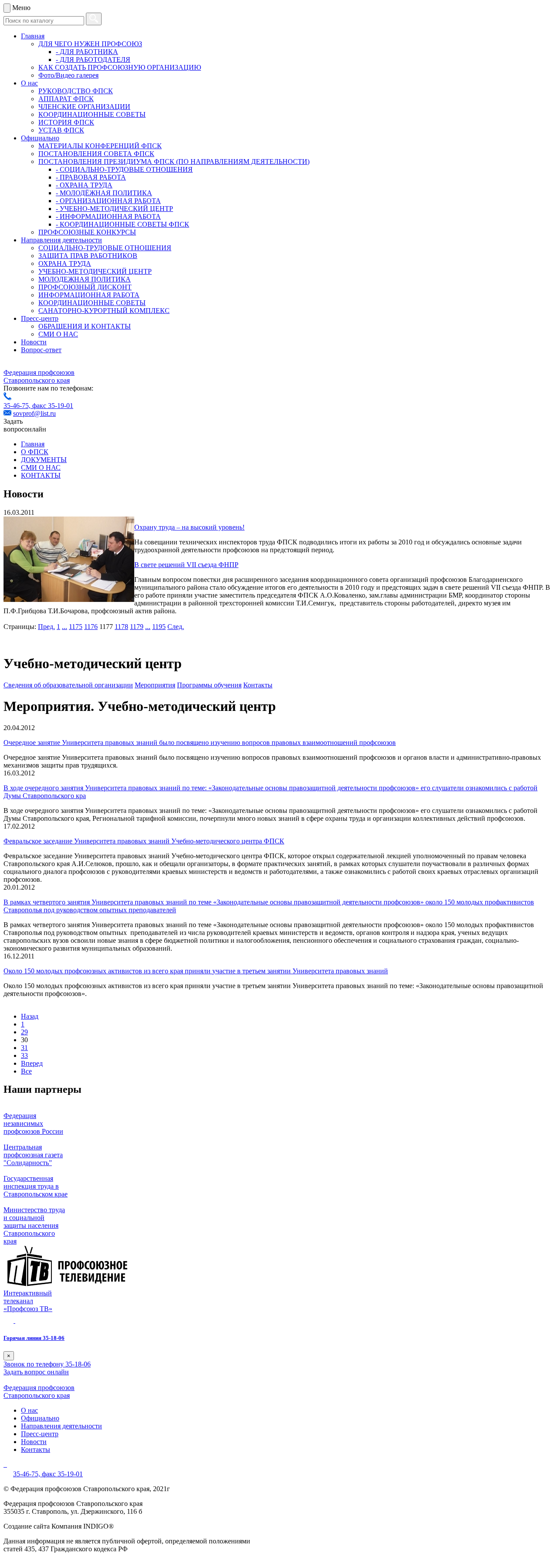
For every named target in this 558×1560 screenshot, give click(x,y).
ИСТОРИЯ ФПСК (66, 122)
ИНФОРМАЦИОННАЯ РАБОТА (89, 295)
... (64, 626)
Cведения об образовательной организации (68, 685)
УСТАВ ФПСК (61, 130)
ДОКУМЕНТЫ (44, 459)
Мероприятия (155, 685)
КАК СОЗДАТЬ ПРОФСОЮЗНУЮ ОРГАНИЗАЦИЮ (119, 67)
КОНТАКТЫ (41, 475)
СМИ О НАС (58, 334)
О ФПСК (34, 451)
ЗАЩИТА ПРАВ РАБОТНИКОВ (87, 255)
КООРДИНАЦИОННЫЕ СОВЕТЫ (92, 114)
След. (175, 626)
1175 (75, 626)
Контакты (257, 685)
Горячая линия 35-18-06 (34, 1338)
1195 (159, 626)
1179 (136, 626)
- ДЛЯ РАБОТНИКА (87, 51)
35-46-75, (17, 405)
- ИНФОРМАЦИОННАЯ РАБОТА (108, 216)
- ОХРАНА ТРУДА (84, 185)
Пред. (46, 626)
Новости (34, 342)
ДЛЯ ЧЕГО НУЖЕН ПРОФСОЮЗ (90, 44)
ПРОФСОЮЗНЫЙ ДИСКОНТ (85, 287)
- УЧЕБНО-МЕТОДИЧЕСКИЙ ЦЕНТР (114, 208)
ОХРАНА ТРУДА (64, 263)
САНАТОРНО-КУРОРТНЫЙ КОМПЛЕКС (104, 310)
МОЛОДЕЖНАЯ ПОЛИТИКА (84, 279)
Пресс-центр (39, 318)
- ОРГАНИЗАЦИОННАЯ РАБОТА (108, 200)
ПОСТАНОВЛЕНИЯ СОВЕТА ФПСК (96, 153)
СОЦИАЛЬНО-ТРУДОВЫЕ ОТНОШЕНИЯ (104, 248)
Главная (32, 36)
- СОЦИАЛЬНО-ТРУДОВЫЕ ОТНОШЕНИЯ (124, 169)
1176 (91, 626)
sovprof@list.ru (34, 413)
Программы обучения (209, 685)
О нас (29, 83)
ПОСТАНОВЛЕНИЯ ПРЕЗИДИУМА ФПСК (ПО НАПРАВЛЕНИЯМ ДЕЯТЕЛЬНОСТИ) (174, 161)
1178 (121, 626)
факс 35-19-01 (52, 405)
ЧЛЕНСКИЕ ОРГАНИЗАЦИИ (84, 106)
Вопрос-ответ (41, 349)
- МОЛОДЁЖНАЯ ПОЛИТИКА (104, 193)
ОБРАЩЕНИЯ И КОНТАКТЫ (84, 326)
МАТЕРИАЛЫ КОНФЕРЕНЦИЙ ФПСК (100, 146)
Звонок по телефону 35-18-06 (47, 1364)
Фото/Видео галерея (68, 75)
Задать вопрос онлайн (36, 1372)
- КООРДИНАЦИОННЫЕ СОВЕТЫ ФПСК (122, 224)
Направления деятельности (61, 240)
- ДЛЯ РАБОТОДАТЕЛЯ (93, 59)
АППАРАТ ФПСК (66, 98)
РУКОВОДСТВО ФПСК (75, 91)
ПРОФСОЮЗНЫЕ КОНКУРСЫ (87, 232)
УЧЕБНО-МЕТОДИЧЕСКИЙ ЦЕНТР (95, 271)
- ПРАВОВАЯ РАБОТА (91, 177)
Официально (40, 138)
